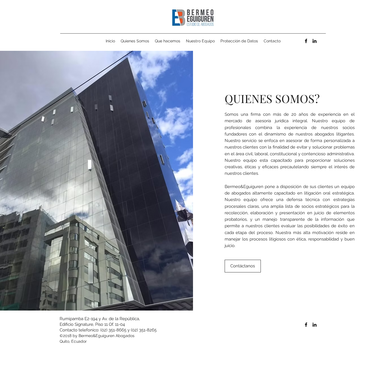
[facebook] (306, 41)
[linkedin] (314, 41)
